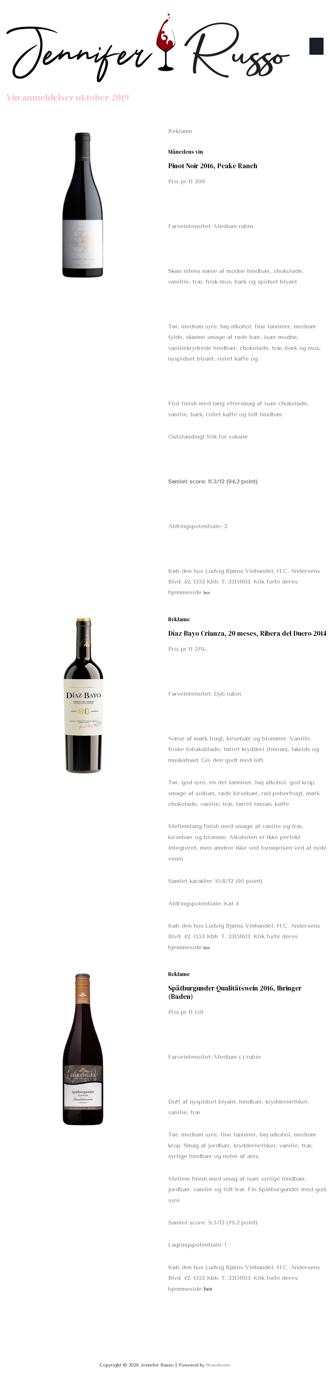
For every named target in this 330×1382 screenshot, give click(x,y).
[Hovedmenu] (316, 46)
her (207, 592)
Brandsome (218, 1365)
